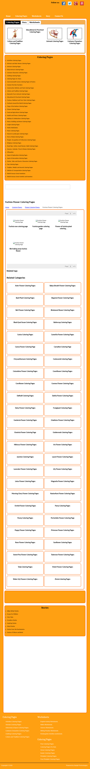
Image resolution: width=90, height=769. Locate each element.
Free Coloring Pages (47, 744)
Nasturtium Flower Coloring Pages (62, 494)
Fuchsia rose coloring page (18, 226)
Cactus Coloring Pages (25, 335)
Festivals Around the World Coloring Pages (19, 103)
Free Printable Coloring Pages (50, 759)
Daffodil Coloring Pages (25, 396)
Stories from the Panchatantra (15, 629)
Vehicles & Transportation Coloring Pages (19, 170)
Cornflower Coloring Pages (25, 384)
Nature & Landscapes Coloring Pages (17, 134)
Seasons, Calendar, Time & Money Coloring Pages (21, 149)
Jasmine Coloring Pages (25, 457)
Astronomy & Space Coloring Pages (17, 728)
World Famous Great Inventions (16, 173)
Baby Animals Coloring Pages (15, 69)
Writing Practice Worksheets (49, 731)
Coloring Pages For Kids (48, 747)
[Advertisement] (45, 197)
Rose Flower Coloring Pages (25, 543)
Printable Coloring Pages (48, 756)
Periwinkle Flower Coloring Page (62, 518)
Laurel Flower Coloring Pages (62, 457)
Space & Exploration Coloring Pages (17, 155)
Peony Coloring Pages (25, 518)
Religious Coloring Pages (14, 143)
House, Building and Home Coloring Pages (19, 121)
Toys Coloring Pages (12, 164)
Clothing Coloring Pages (14, 76)
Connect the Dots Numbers (14, 85)
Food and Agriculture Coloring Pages (17, 112)
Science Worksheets (46, 728)
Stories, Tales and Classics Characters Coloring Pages (22, 161)
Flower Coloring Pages (13, 109)
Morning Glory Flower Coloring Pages (25, 494)
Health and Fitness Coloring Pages (17, 115)
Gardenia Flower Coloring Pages (25, 420)
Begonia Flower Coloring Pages (62, 298)
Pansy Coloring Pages (62, 506)
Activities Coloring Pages (14, 60)
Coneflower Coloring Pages (62, 371)
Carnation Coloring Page (62, 347)
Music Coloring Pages (13, 131)
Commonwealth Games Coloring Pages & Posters (21, 82)
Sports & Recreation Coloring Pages (17, 158)
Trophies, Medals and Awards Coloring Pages (20, 167)
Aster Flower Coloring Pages (25, 286)
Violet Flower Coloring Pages (62, 567)
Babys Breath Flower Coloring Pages (62, 286)
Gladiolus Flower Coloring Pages (62, 420)
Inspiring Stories (11, 623)
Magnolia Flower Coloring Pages (62, 481)
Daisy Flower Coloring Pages (25, 408)
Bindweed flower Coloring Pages (62, 310)
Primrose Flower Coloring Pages (62, 530)
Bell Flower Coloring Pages (25, 310)
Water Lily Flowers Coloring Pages (25, 579)
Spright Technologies (81, 765)
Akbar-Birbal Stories (13, 611)
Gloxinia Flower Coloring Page (25, 432)
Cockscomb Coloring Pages (62, 359)
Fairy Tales (10, 617)
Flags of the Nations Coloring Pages (17, 106)
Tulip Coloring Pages (25, 567)
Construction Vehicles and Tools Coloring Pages (20, 88)
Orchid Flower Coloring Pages (25, 506)
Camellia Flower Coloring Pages (62, 335)
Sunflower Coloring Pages (62, 543)
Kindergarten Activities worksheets (51, 734)
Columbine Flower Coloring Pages (25, 371)
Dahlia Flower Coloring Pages (62, 396)
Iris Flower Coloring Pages (62, 445)
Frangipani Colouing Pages (62, 408)
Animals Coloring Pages (54, 41)
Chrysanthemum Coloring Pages (25, 359)
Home (22, 7)
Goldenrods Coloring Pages (62, 432)
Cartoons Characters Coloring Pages (17, 72)
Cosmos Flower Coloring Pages (63, 384)
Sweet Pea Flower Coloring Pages (25, 555)
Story (48, 16)
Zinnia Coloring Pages (62, 579)
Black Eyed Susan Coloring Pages (25, 322)
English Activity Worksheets (49, 721)
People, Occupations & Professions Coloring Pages (21, 140)
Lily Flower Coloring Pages (62, 469)
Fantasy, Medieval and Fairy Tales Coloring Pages (21, 100)
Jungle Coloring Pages (13, 124)
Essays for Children (12, 614)
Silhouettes (10, 152)
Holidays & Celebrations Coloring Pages (18, 118)
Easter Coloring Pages (47, 753)
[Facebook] (64, 3)
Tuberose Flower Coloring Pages (62, 555)
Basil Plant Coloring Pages (25, 298)
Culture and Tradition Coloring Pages (17, 91)
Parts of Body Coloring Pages (15, 137)
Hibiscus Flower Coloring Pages (25, 445)
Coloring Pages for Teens (14, 79)
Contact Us (59, 16)
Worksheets (36, 16)
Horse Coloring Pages (47, 750)
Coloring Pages (21, 16)
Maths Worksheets (12, 127)
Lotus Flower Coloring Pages (25, 481)
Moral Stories (11, 626)
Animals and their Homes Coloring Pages (18, 63)
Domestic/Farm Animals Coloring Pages (18, 94)
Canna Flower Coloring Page (25, 347)
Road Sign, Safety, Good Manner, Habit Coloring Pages (22, 146)
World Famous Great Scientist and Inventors (19, 176)
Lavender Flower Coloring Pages (25, 469)
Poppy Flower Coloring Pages (25, 530)
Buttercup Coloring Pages (63, 322)
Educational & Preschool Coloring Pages (18, 97)
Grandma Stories (12, 620)
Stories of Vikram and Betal (15, 632)
